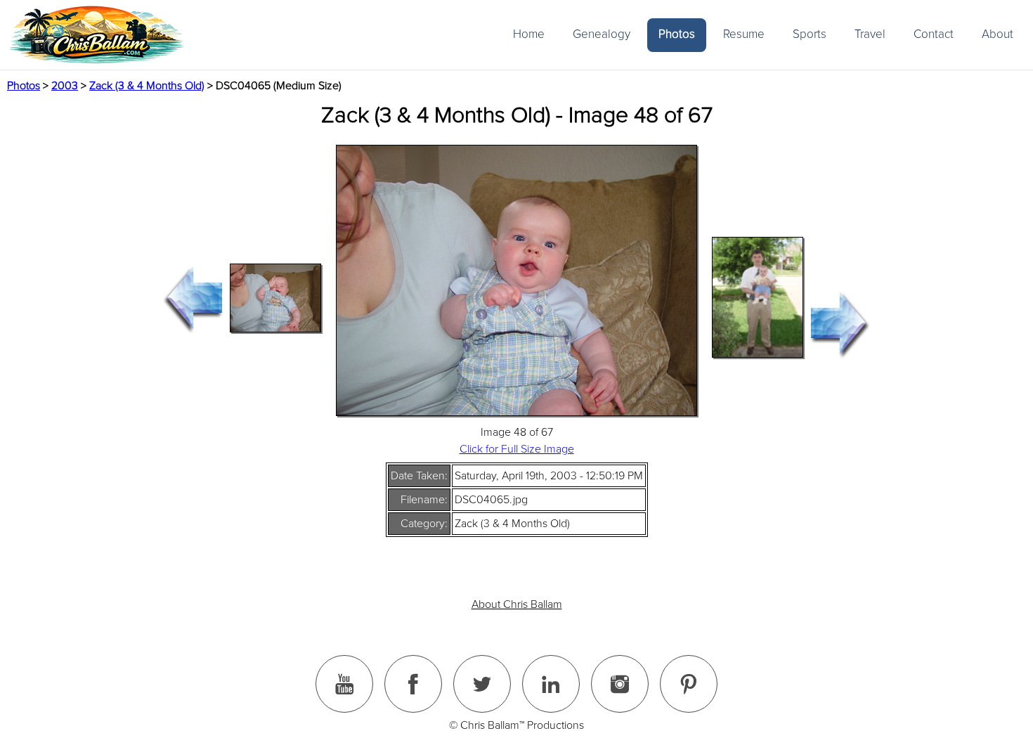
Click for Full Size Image (517, 449)
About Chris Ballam (517, 604)
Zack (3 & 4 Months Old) (146, 86)
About (997, 34)
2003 (64, 86)
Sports (809, 34)
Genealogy (601, 34)
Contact (934, 34)
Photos (676, 34)
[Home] (96, 35)
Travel (870, 34)
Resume (744, 34)
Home (529, 34)
